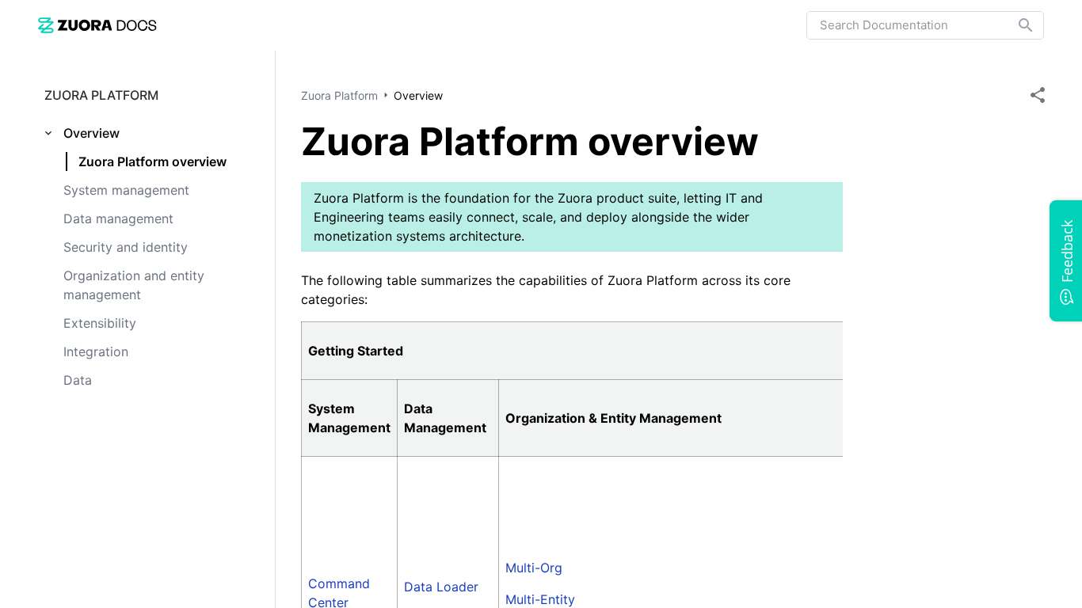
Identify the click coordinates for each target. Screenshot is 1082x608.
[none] (1038, 95)
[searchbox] (1014, 25)
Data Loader (441, 587)
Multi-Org (533, 568)
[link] (97, 24)
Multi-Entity (540, 599)
